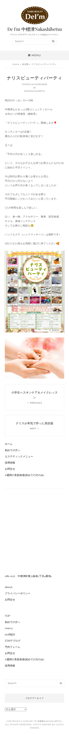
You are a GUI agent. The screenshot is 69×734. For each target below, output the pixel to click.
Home (15, 64)
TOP (7, 615)
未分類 (25, 64)
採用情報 (10, 462)
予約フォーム (12, 646)
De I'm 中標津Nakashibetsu (34, 29)
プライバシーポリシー (17, 593)
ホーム (9, 444)
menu (9, 628)
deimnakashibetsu (34, 91)
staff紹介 (10, 634)
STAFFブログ (12, 640)
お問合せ (10, 468)
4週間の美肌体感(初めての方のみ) (24, 475)
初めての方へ (12, 450)
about (9, 587)
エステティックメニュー (19, 456)
